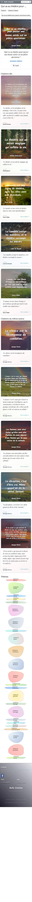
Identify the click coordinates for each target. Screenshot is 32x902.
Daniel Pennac (7, 124)
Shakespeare (6, 170)
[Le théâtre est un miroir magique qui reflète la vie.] (16, 144)
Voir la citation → (24, 123)
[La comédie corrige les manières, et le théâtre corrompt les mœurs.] (16, 237)
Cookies (8, 782)
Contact (24, 782)
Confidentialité (5, 782)
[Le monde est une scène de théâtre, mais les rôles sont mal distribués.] (16, 190)
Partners (19, 782)
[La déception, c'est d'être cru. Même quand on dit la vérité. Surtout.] (16, 487)
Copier (17, 65)
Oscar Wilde (6, 217)
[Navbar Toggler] (2, 1)
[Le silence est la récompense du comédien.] (16, 335)
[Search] (30, 2)
